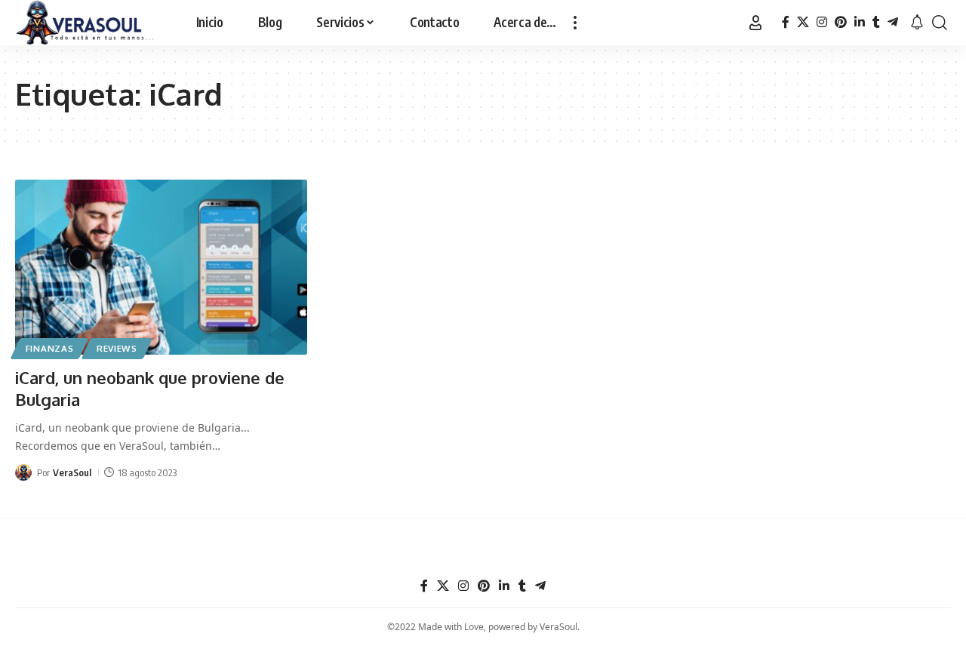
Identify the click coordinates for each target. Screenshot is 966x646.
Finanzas (50, 348)
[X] (803, 22)
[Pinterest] (841, 22)
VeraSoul (72, 472)
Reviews (117, 348)
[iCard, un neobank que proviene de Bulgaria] (161, 267)
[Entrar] (755, 22)
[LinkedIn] (860, 22)
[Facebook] (785, 22)
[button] (575, 22)
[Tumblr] (876, 22)
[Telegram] (893, 22)
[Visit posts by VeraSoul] (23, 472)
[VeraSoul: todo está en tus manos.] (85, 22)
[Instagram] (822, 22)
